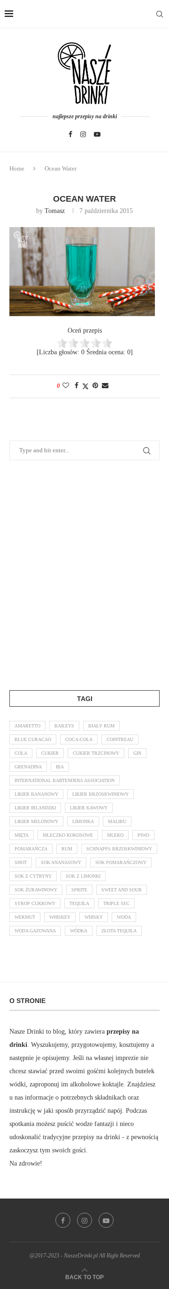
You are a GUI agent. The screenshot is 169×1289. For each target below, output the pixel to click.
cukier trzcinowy (96, 753)
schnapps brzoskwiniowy (119, 848)
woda (124, 917)
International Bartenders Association (65, 780)
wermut (25, 917)
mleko (115, 835)
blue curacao (33, 739)
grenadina (28, 766)
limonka (83, 821)
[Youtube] (97, 134)
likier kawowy (89, 807)
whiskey (59, 917)
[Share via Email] (105, 386)
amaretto (27, 725)
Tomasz (55, 210)
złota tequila (119, 930)
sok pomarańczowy (120, 862)
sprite (79, 889)
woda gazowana (35, 930)
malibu (117, 821)
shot (21, 862)
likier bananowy (36, 794)
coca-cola (78, 739)
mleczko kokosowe (68, 835)
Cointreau (120, 739)
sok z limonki (83, 876)
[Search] (159, 14)
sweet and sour (121, 889)
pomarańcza (31, 848)
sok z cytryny (33, 876)
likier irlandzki (35, 807)
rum (66, 848)
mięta (22, 835)
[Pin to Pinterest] (95, 386)
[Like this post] (65, 386)
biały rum (101, 725)
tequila (79, 903)
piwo (143, 835)
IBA (60, 766)
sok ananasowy (61, 862)
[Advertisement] (84, 573)
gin (137, 753)
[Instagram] (83, 134)
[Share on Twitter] (85, 386)
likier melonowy (36, 821)
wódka (78, 930)
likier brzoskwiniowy (100, 794)
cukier (50, 753)
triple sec (116, 903)
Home (16, 168)
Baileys (64, 725)
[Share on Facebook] (76, 386)
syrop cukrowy (35, 903)
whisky (93, 917)
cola (21, 753)
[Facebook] (70, 134)
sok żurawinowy (36, 889)
